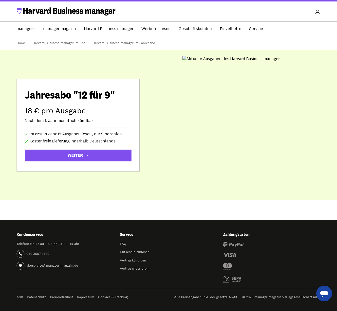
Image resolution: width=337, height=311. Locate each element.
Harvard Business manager (108, 28)
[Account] (317, 12)
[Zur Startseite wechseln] (66, 11)
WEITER (75, 155)
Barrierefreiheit (61, 297)
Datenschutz (36, 297)
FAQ (123, 244)
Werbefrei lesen (156, 28)
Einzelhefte (230, 28)
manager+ (26, 28)
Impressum (85, 297)
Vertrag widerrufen (134, 268)
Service (256, 28)
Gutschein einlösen (135, 252)
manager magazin (59, 28)
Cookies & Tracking (113, 297)
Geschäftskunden (195, 28)
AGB (20, 297)
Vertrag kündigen (133, 260)
